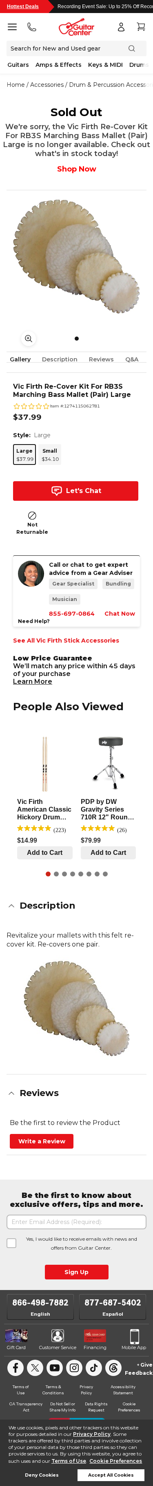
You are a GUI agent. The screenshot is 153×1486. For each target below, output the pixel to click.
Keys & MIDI (105, 64)
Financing (95, 1347)
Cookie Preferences (115, 1461)
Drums (139, 64)
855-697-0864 (72, 613)
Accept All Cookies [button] (111, 1475)
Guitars (18, 64)
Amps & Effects (58, 64)
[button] (76, 906)
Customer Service (57, 1347)
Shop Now (76, 169)
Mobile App (134, 1347)
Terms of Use (68, 1461)
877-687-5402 (112, 1303)
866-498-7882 (40, 1303)
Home (16, 84)
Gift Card (16, 1347)
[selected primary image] (76, 256)
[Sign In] (121, 27)
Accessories (47, 84)
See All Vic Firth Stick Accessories (66, 640)
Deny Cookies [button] (42, 1475)
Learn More (32, 681)
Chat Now (119, 613)
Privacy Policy (92, 1434)
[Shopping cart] (141, 27)
